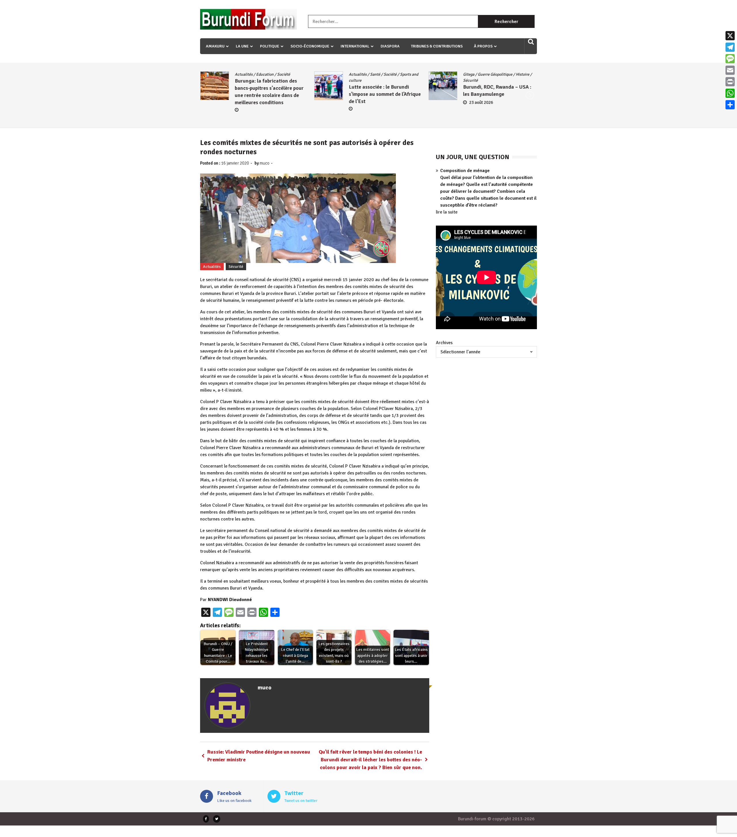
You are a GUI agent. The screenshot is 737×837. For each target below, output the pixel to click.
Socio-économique (309, 46)
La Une (242, 46)
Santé (375, 74)
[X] (730, 35)
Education (264, 74)
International (355, 46)
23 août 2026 (481, 102)
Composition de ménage (465, 170)
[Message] (730, 58)
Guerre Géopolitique (495, 74)
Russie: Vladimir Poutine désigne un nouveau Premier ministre (258, 756)
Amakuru (215, 46)
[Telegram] (730, 47)
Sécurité (470, 80)
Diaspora (390, 46)
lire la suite (446, 212)
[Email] (730, 70)
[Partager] (730, 104)
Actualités (243, 74)
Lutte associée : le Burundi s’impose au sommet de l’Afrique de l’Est (385, 94)
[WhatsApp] (730, 93)
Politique (269, 46)
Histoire (522, 74)
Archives (444, 343)
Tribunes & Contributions (437, 46)
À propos (483, 46)
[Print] (730, 81)
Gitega (468, 74)
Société (283, 74)
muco (264, 163)
